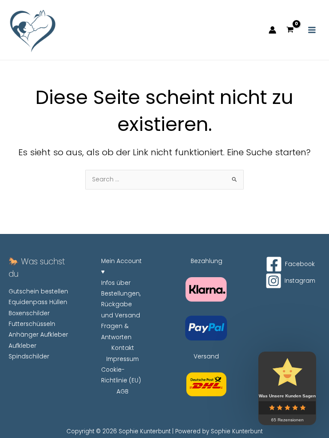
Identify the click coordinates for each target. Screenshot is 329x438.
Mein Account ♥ (121, 266)
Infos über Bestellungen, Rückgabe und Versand (121, 299)
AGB (123, 392)
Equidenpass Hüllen (38, 302)
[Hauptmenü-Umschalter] (312, 30)
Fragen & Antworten (116, 331)
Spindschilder (29, 356)
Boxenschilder (29, 313)
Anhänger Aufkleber (38, 335)
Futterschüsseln (32, 324)
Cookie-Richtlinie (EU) (121, 375)
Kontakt (122, 348)
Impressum (122, 359)
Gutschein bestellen (38, 291)
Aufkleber (22, 346)
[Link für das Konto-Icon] (272, 30)
